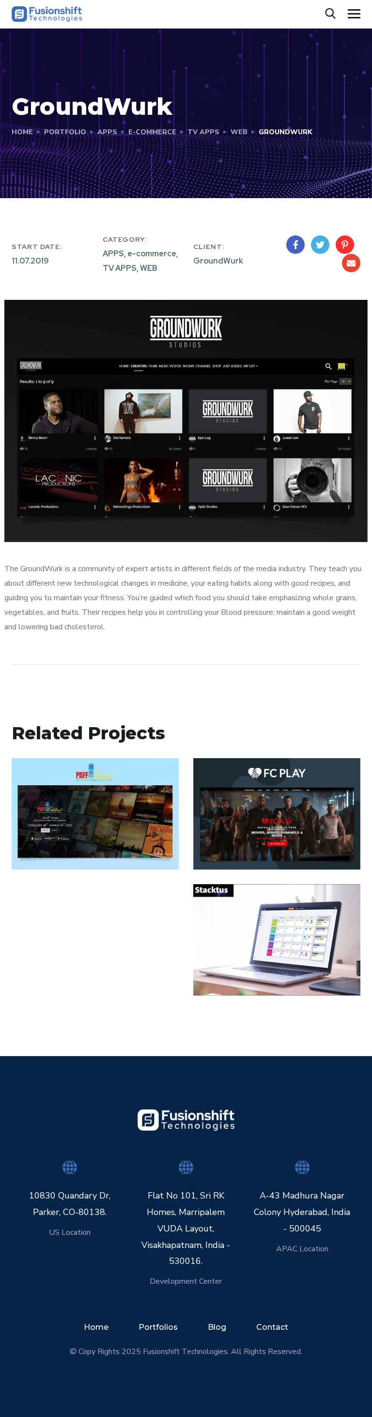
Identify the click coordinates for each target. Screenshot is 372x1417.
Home (22, 132)
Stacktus (230, 960)
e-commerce (152, 132)
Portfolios (158, 1327)
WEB (239, 132)
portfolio (65, 132)
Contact (272, 1327)
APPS (107, 132)
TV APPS (203, 132)
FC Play (227, 835)
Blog (217, 1327)
